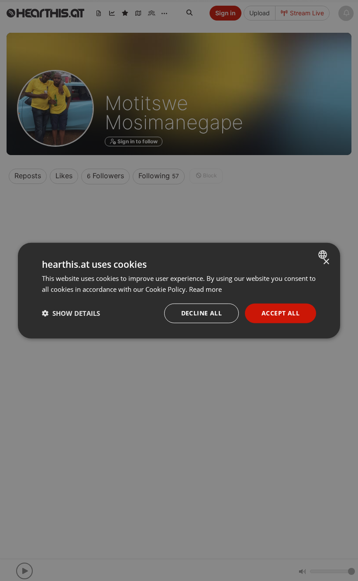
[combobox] (323, 254)
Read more (205, 289)
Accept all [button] (280, 313)
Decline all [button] (201, 313)
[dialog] (179, 291)
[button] (71, 313)
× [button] (326, 262)
